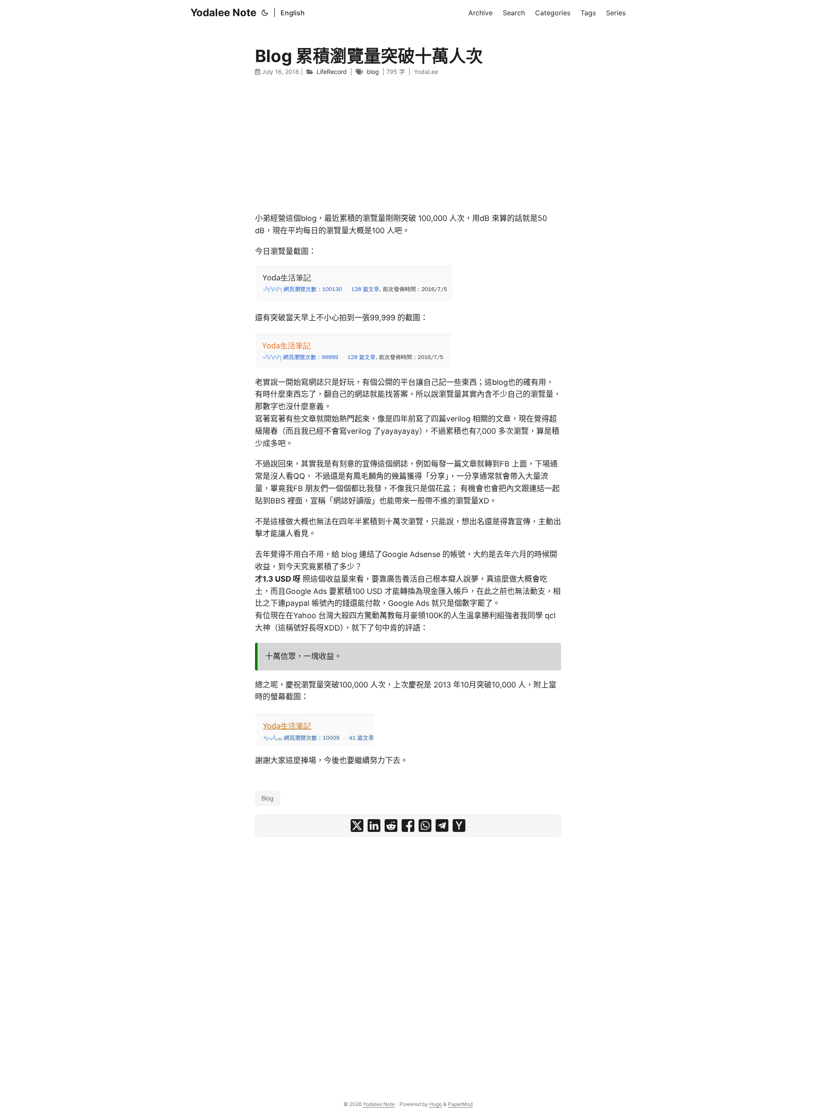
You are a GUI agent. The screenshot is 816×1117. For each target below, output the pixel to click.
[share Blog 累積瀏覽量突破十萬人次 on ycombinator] (459, 825)
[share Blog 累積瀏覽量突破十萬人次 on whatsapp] (425, 825)
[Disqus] (408, 959)
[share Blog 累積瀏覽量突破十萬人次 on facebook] (408, 825)
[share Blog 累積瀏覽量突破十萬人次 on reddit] (391, 825)
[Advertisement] (408, 144)
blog (373, 71)
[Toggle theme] (265, 12)
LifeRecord (332, 71)
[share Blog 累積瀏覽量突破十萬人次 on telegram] (442, 825)
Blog (267, 798)
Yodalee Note (223, 12)
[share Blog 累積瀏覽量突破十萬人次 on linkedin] (374, 825)
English (292, 12)
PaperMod (460, 1104)
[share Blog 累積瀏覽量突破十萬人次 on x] (357, 825)
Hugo (435, 1104)
